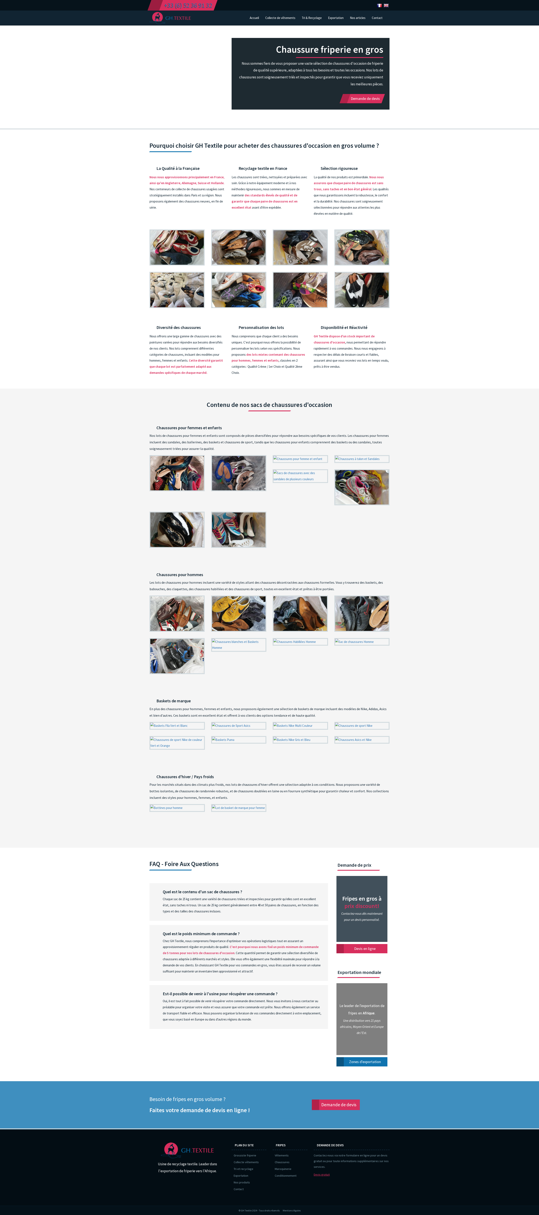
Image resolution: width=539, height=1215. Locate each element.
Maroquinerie (283, 1169)
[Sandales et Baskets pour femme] (177, 530)
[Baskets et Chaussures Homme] (300, 613)
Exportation (241, 1175)
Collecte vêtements (246, 1162)
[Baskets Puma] (239, 740)
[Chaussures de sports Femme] (362, 487)
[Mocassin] (362, 290)
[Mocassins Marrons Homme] (177, 613)
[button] (357, 18)
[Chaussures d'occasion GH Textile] (177, 290)
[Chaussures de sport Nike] (362, 726)
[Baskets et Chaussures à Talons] (239, 290)
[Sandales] (300, 476)
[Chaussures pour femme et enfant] (300, 459)
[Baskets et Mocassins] (362, 613)
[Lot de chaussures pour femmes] (239, 530)
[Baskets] (239, 808)
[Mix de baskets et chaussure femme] (300, 247)
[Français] (379, 5)
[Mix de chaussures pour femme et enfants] (362, 247)
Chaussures (282, 1162)
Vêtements (282, 1155)
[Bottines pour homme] (177, 808)
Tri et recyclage (243, 1169)
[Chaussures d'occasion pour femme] (177, 473)
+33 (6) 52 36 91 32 (188, 5)
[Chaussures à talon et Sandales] (362, 459)
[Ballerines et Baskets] (177, 247)
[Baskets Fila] (177, 726)
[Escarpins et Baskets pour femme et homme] (300, 290)
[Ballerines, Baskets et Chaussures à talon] (239, 473)
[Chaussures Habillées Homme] (300, 642)
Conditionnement (285, 1175)
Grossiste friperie (245, 1155)
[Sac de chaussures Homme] (362, 642)
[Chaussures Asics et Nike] (362, 740)
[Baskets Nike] (300, 726)
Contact (239, 1189)
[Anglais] (386, 5)
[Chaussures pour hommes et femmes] (239, 247)
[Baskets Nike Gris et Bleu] (300, 740)
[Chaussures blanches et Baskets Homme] (239, 645)
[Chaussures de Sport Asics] (239, 726)
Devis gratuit (322, 1174)
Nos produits (242, 1182)
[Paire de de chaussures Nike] (177, 743)
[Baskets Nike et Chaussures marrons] (239, 613)
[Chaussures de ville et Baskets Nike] (177, 656)
